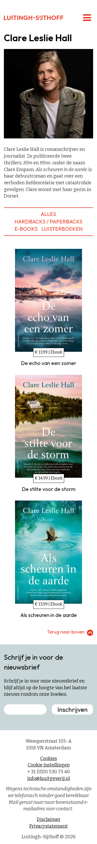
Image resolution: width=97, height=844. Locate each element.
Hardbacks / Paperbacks (48, 221)
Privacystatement (48, 826)
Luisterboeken (62, 229)
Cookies (48, 758)
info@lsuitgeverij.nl (48, 778)
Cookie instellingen (49, 765)
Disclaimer (49, 819)
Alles (48, 214)
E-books (26, 229)
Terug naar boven (65, 632)
